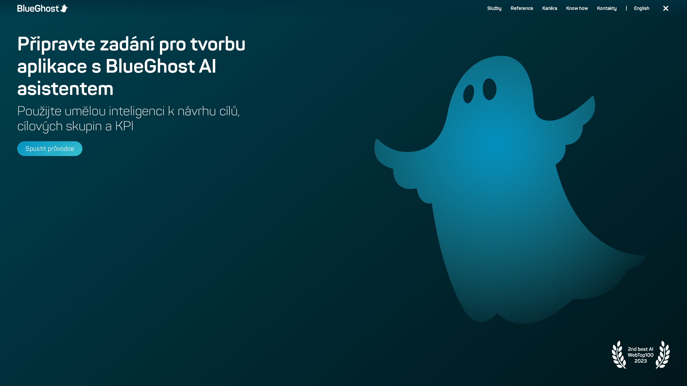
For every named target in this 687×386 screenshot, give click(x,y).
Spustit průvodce (49, 149)
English (641, 8)
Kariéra (549, 8)
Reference (522, 8)
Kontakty (607, 8)
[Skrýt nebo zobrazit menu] (666, 8)
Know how (577, 8)
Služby (494, 8)
